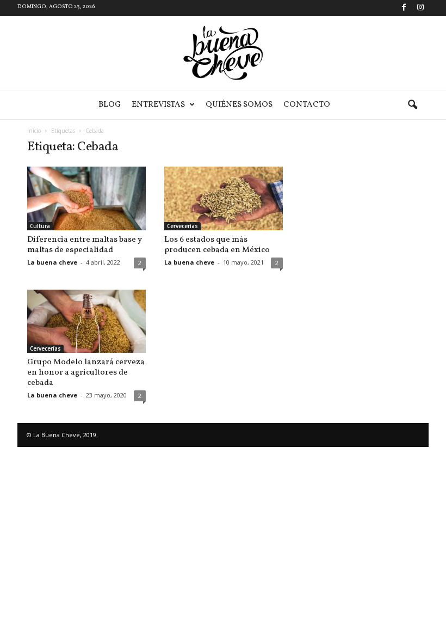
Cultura (40, 226)
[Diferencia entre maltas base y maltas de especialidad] (86, 198)
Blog (109, 105)
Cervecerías (182, 226)
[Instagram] (420, 8)
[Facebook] (403, 8)
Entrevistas (158, 105)
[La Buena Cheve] (223, 53)
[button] (412, 105)
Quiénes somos (239, 105)
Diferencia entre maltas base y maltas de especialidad (84, 245)
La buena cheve (52, 262)
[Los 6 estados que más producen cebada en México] (223, 198)
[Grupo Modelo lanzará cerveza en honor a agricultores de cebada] (86, 321)
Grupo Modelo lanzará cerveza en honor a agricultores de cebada (86, 373)
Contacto (306, 105)
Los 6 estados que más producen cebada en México (217, 245)
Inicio (34, 130)
